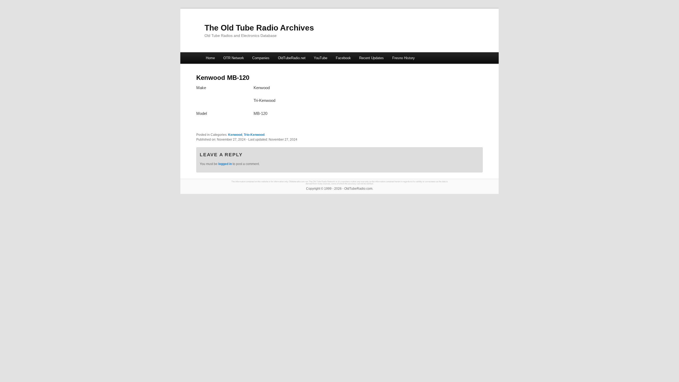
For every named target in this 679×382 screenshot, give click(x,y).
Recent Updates (371, 58)
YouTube (320, 58)
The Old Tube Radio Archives (259, 27)
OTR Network (233, 58)
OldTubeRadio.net (292, 58)
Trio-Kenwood (254, 135)
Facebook (343, 58)
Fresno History (403, 58)
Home (210, 58)
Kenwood (235, 135)
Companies (260, 58)
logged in (225, 164)
